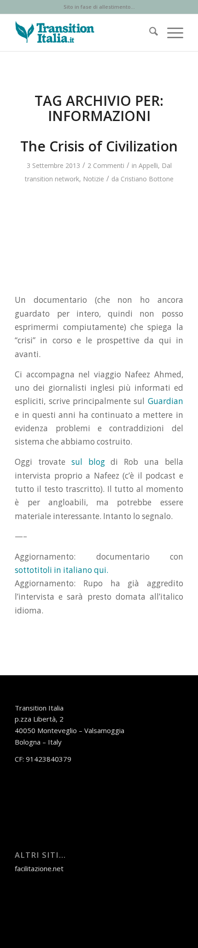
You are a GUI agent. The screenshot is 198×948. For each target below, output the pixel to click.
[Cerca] (149, 32)
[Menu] (170, 32)
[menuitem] (149, 32)
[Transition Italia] (82, 32)
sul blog (88, 462)
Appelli (148, 165)
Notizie (93, 178)
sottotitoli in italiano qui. (61, 570)
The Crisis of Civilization (99, 146)
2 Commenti (105, 165)
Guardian (165, 401)
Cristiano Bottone (147, 178)
